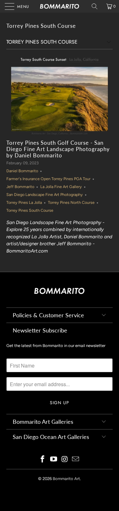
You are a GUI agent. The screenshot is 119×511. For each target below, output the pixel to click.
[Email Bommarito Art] (76, 459)
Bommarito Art (66, 478)
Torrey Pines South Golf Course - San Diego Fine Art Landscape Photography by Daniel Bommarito (58, 149)
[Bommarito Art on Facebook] (43, 459)
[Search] (96, 6)
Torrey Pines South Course (41, 26)
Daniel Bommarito (22, 170)
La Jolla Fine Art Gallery (61, 186)
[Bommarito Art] (59, 6)
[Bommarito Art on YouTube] (53, 459)
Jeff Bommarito (20, 186)
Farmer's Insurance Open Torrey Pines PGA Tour (48, 178)
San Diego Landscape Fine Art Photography (44, 194)
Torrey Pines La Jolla (24, 202)
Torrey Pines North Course (71, 202)
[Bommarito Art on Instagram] (64, 459)
